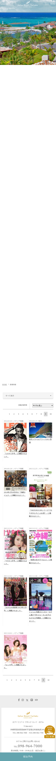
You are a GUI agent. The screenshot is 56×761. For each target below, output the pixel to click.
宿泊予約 (28, 756)
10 (51, 414)
